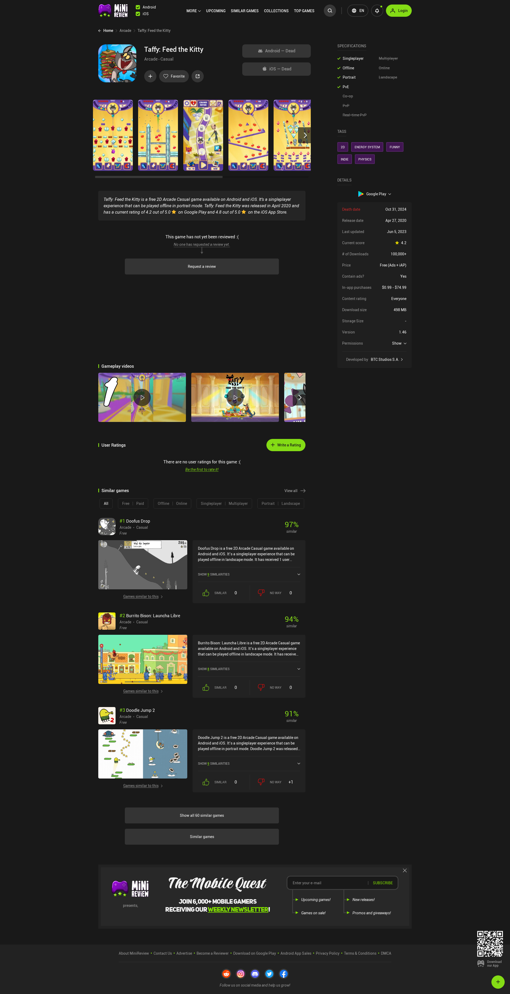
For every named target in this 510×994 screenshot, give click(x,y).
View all (291, 490)
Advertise (184, 953)
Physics (364, 159)
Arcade (151, 59)
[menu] (251, 11)
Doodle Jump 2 (137, 710)
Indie (344, 159)
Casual (166, 59)
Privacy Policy (327, 953)
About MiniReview (134, 953)
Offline (348, 67)
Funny (395, 147)
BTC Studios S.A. (385, 359)
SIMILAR (245, 10)
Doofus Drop (135, 521)
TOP (304, 10)
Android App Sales (295, 953)
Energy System (367, 147)
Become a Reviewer (213, 953)
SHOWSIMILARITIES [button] (214, 574)
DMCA (386, 953)
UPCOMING (216, 10)
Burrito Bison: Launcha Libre (150, 616)
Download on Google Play (254, 953)
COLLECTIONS (276, 10)
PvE (346, 86)
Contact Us (163, 953)
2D (343, 147)
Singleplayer (353, 58)
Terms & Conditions (360, 953)
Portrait (349, 77)
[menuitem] (193, 11)
